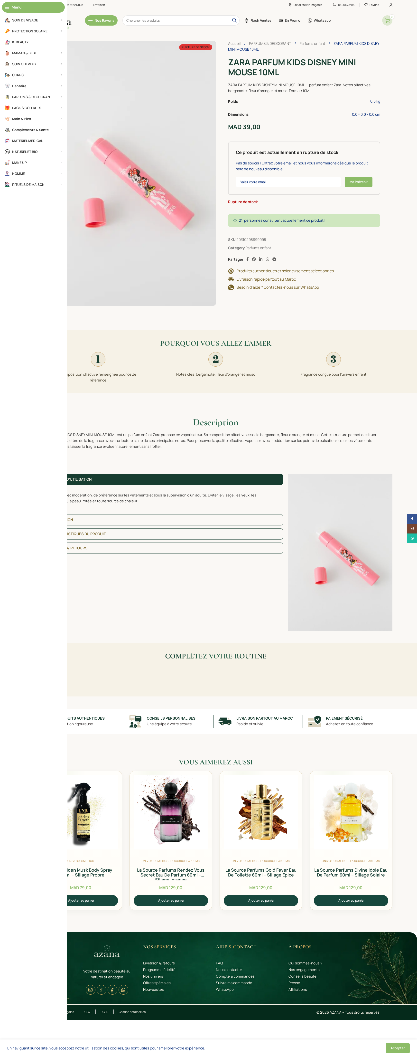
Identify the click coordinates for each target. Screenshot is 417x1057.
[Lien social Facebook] (247, 259)
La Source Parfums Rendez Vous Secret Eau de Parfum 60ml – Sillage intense (170, 875)
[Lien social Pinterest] (254, 259)
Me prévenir (359, 182)
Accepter (398, 1048)
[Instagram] (90, 990)
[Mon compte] (391, 5)
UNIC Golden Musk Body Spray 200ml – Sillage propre (80, 872)
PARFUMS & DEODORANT (270, 43)
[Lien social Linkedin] (261, 259)
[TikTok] (101, 990)
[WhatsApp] (123, 990)
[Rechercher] (234, 20)
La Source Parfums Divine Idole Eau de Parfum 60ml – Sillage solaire (351, 872)
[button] (81, 900)
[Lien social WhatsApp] (267, 259)
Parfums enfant (312, 43)
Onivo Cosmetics (80, 861)
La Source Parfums (185, 861)
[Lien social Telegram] (274, 259)
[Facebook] (112, 990)
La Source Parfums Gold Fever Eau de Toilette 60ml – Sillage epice (261, 872)
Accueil (234, 43)
